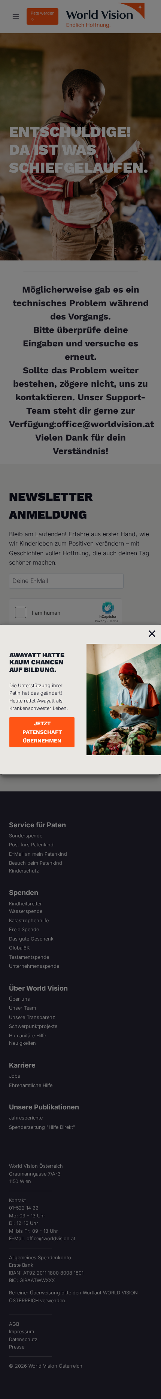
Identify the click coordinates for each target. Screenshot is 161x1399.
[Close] (152, 634)
